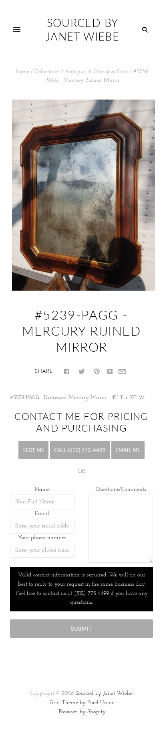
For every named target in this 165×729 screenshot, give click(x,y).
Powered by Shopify (82, 712)
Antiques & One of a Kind (96, 72)
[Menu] (17, 29)
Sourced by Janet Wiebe (104, 693)
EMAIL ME (128, 450)
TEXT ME (33, 450)
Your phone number (42, 538)
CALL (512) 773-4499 (80, 450)
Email (42, 514)
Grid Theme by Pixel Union (82, 703)
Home (22, 72)
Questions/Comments (121, 490)
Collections (47, 72)
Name (42, 490)
